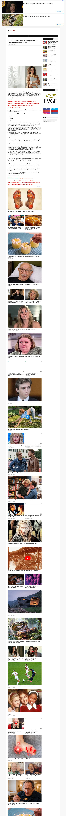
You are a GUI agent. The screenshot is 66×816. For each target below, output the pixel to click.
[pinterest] (54, 111)
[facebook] (46, 109)
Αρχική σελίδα (9, 38)
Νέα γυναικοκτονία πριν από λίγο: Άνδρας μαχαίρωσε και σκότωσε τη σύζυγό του (53, 74)
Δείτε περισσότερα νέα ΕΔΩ (13, 175)
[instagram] (46, 113)
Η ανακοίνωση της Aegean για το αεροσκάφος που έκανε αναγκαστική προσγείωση (53, 60)
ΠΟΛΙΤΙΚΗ (49, 121)
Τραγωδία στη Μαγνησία (51, 50)
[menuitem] (9, 36)
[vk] (54, 113)
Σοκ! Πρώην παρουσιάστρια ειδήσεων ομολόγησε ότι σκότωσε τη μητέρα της (53, 69)
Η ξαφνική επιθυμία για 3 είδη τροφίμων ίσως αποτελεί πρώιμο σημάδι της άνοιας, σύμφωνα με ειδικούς (53, 85)
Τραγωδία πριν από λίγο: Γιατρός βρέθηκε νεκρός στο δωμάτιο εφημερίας (53, 42)
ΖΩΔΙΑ (13, 38)
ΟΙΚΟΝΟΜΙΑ (45, 121)
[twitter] (54, 109)
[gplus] (46, 111)
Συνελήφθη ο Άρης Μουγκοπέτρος (53, 64)
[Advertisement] (25, 54)
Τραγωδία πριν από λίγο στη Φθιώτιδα (52, 47)
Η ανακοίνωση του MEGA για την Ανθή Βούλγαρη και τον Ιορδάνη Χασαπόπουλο (53, 55)
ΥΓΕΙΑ (53, 121)
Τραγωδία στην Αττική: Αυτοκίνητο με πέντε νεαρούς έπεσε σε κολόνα (52, 79)
